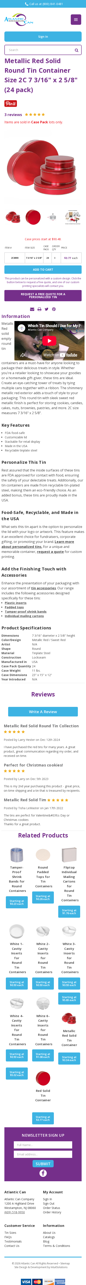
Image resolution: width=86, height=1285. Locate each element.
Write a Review (43, 711)
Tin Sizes (10, 1233)
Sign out (48, 1203)
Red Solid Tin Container (43, 1095)
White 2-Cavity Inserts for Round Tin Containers (44, 958)
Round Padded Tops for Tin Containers (44, 876)
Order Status (51, 1208)
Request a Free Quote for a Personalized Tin (43, 295)
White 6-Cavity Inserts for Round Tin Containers (44, 1030)
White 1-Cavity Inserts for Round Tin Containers (17, 958)
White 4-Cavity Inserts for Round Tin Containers (17, 1030)
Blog (46, 1241)
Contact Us (11, 1246)
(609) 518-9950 (14, 1212)
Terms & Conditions (56, 1246)
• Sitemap (64, 1263)
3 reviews (13, 114)
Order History (52, 1212)
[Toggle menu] (76, 19)
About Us (49, 1233)
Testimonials (13, 1241)
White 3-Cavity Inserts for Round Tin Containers (70, 958)
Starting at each (17, 902)
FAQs (8, 1237)
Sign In (47, 1199)
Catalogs (49, 1237)
